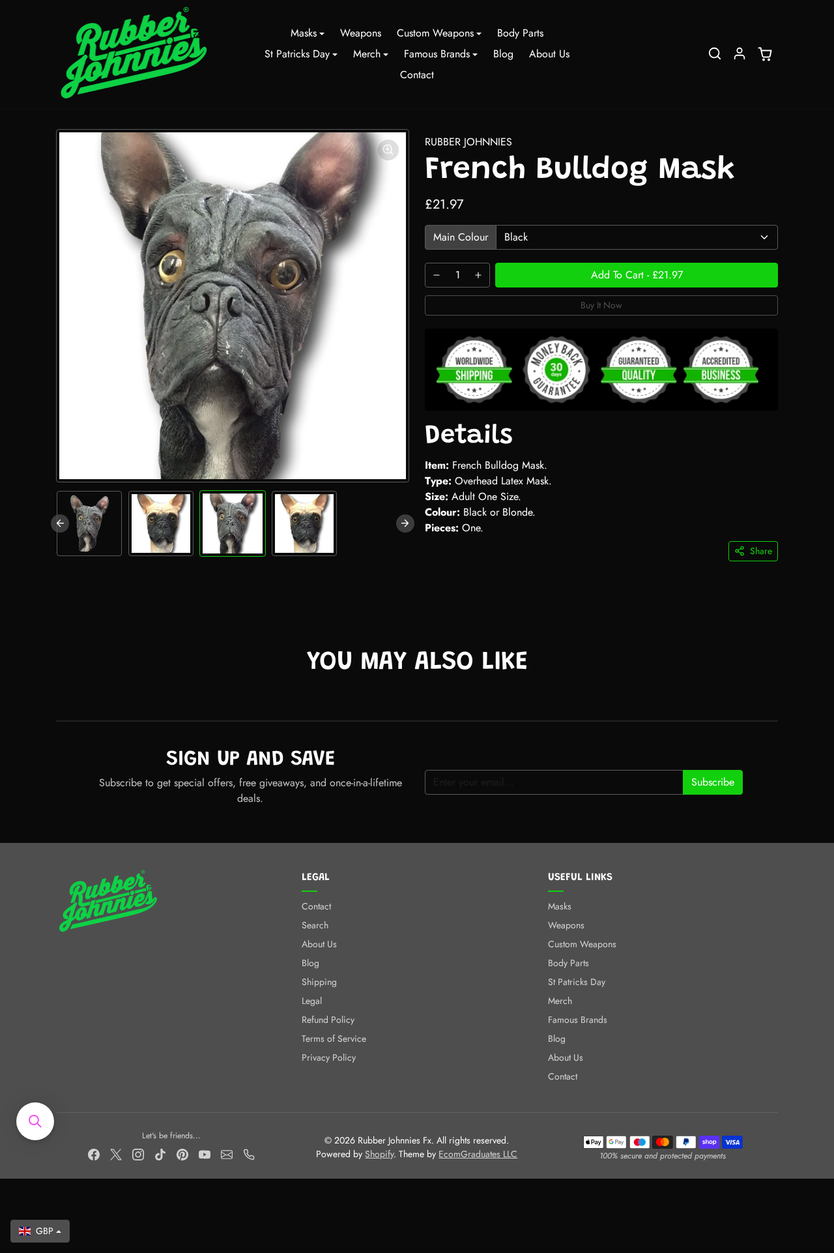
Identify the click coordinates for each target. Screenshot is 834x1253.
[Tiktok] (160, 1154)
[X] (116, 1154)
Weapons (360, 32)
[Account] (739, 53)
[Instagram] (138, 1154)
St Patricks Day (576, 981)
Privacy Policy (329, 1057)
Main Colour (460, 236)
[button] (714, 53)
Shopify (379, 1153)
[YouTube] (205, 1154)
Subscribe (712, 781)
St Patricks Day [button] (297, 53)
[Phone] (249, 1154)
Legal (312, 1000)
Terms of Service (334, 1038)
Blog (503, 53)
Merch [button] (367, 53)
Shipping (319, 981)
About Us (549, 53)
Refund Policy (328, 1019)
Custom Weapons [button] (435, 32)
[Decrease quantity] (436, 275)
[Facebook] (94, 1154)
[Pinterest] (182, 1154)
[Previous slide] (60, 523)
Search (315, 925)
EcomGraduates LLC (478, 1153)
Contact (417, 74)
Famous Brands (577, 1019)
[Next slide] (405, 523)
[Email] (227, 1154)
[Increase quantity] (478, 275)
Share (761, 550)
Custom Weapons (582, 944)
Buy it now (601, 305)
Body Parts (520, 32)
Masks (559, 906)
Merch (560, 1000)
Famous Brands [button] (437, 53)
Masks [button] (304, 32)
